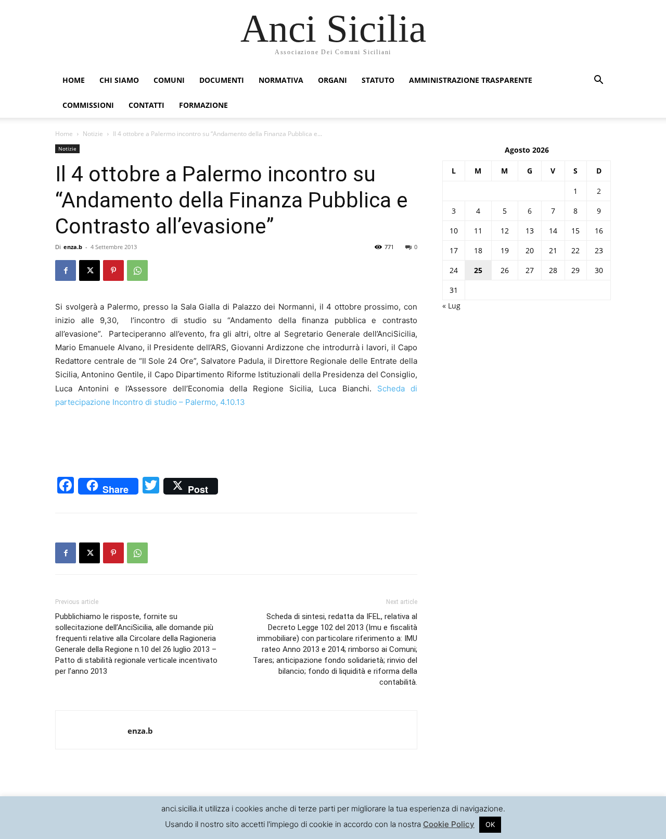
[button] (598, 81)
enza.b (72, 247)
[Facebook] (65, 270)
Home (73, 80)
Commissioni (88, 105)
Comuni (169, 80)
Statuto (378, 80)
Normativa (281, 80)
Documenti (221, 80)
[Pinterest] (113, 270)
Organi (332, 80)
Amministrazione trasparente (470, 80)
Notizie (93, 133)
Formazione (203, 105)
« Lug (451, 306)
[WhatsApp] (137, 270)
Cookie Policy (449, 824)
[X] (89, 270)
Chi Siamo (119, 80)
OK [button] (490, 824)
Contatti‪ (146, 105)
